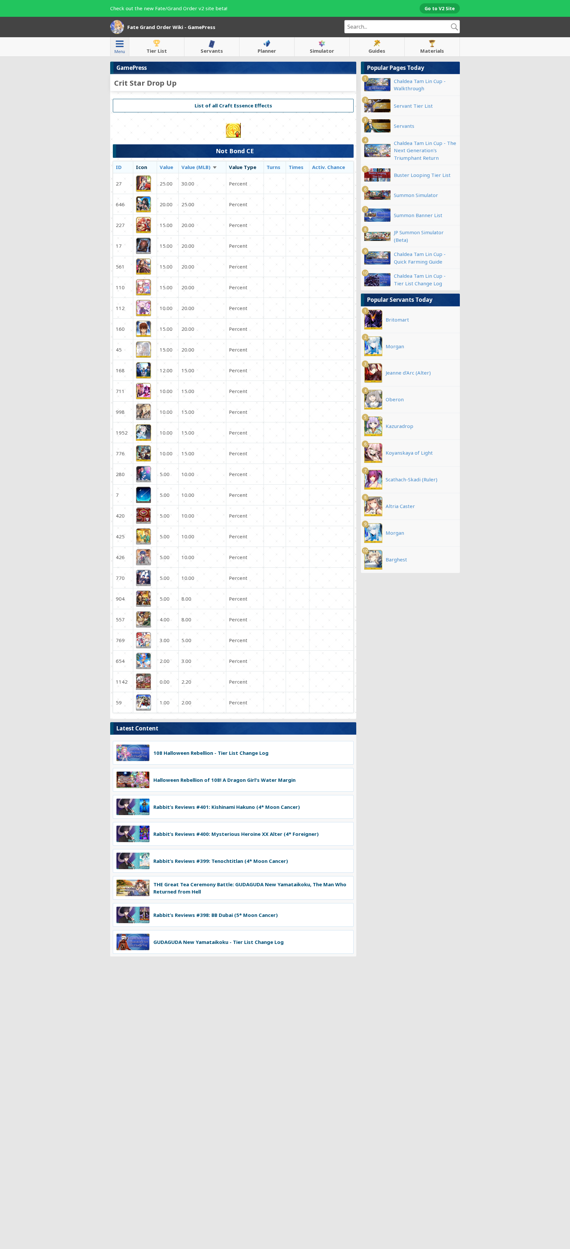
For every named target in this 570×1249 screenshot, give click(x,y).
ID (119, 167)
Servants (212, 50)
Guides (376, 50)
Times (296, 167)
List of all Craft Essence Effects (233, 105)
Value (166, 167)
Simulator (322, 50)
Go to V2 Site (440, 8)
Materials (432, 50)
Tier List (156, 50)
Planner (267, 50)
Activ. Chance (328, 167)
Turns (273, 167)
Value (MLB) (199, 167)
